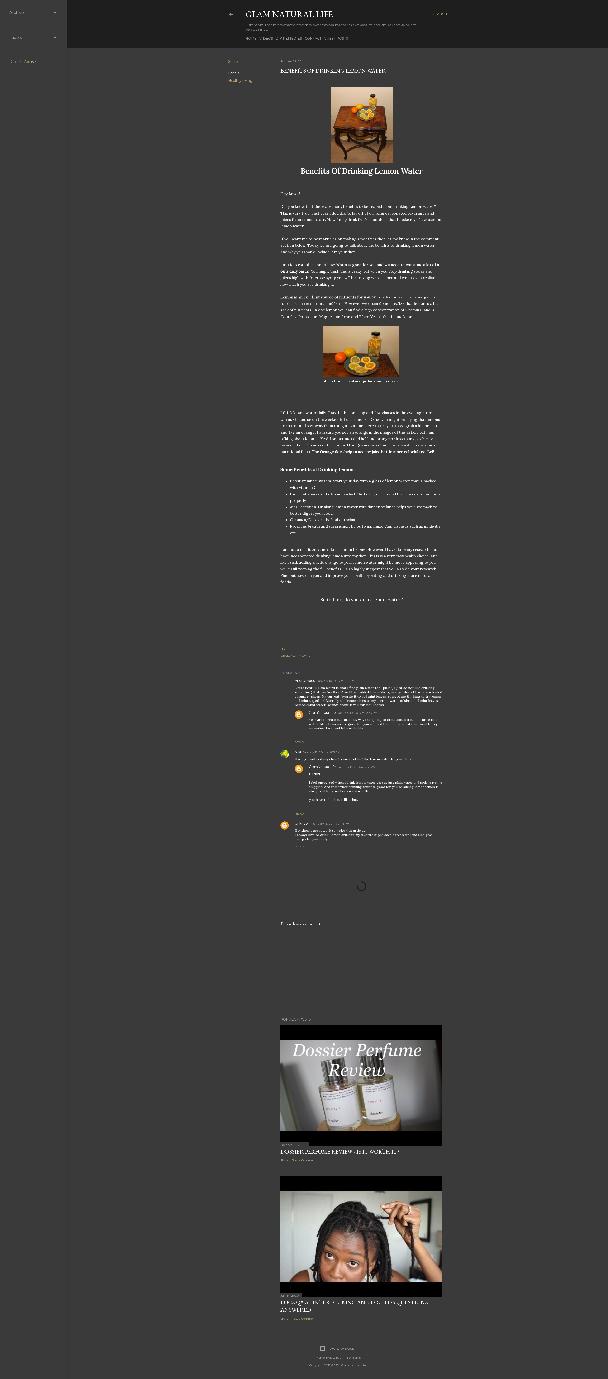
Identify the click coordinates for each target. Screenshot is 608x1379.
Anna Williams (350, 1357)
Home (251, 38)
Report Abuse (23, 61)
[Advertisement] (336, 630)
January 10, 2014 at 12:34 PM (357, 712)
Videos (266, 38)
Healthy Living (240, 80)
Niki (298, 752)
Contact (313, 38)
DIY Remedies (289, 38)
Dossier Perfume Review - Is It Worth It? (339, 1151)
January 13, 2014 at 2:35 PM (356, 767)
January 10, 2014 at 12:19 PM (336, 681)
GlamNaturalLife (322, 712)
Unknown (303, 823)
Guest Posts (336, 38)
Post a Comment (304, 1160)
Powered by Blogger (342, 1348)
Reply (299, 742)
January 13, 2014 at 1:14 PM (331, 823)
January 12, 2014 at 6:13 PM (321, 752)
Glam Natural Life (289, 14)
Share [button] (233, 61)
